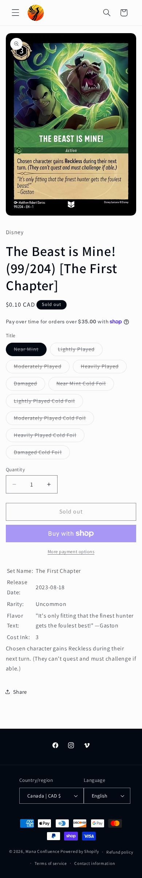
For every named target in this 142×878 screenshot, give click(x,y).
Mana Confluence (42, 851)
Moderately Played (42, 367)
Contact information (94, 863)
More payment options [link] (71, 551)
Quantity (15, 469)
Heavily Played (104, 367)
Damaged (29, 384)
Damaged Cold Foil (42, 453)
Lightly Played (80, 350)
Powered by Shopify (79, 851)
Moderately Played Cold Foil (54, 419)
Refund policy (119, 852)
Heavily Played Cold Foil (49, 436)
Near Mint (30, 350)
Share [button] (20, 691)
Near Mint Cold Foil (85, 384)
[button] (15, 12)
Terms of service (51, 863)
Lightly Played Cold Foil (48, 402)
